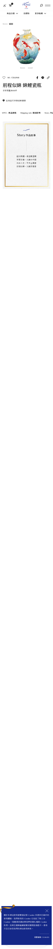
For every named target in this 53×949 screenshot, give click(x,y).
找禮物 (26, 13)
